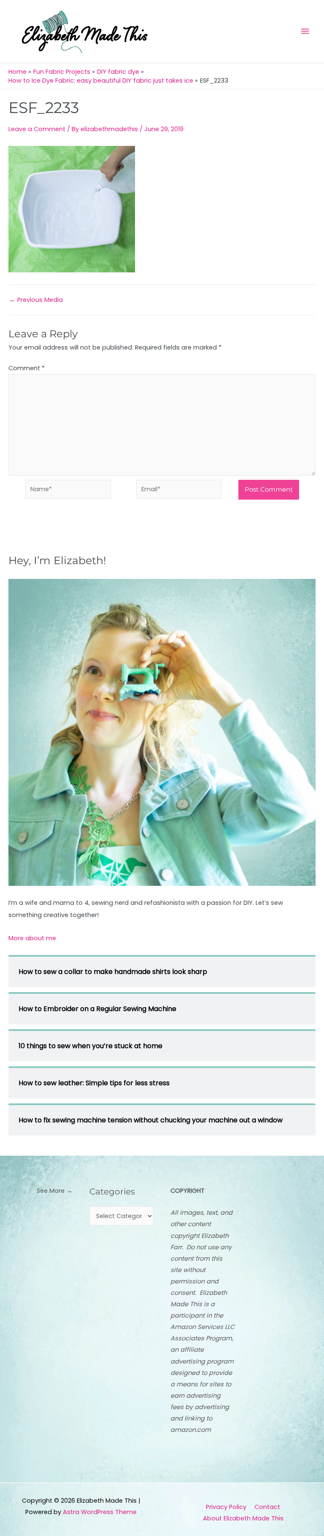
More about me (32, 938)
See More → (55, 1190)
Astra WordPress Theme (100, 1512)
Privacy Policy (226, 1507)
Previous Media (36, 300)
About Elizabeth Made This (243, 1518)
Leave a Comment (36, 129)
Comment (26, 368)
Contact (267, 1507)
